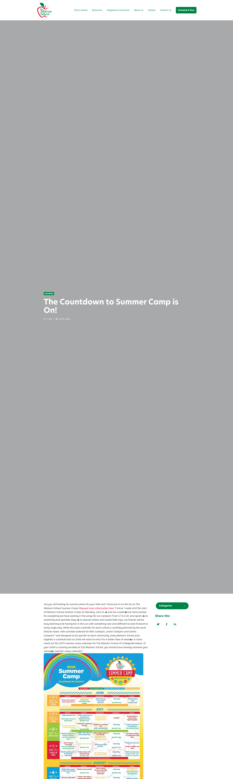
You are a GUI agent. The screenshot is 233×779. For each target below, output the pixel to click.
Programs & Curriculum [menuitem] (118, 10)
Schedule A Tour (186, 10)
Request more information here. (96, 608)
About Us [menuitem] (138, 10)
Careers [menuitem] (151, 10)
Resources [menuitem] (97, 10)
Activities (49, 293)
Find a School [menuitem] (80, 10)
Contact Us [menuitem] (165, 10)
